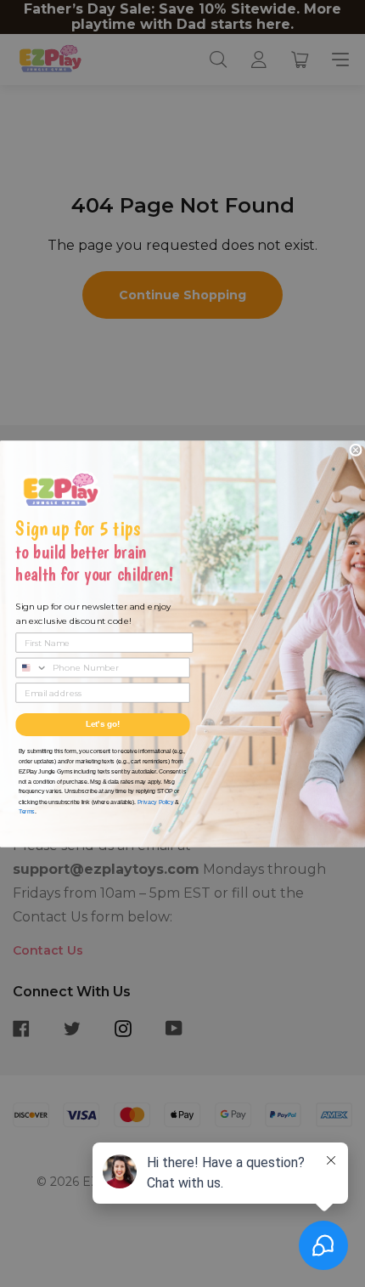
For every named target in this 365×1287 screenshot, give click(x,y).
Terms (27, 811)
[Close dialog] (356, 450)
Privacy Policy (155, 801)
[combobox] (32, 667)
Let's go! (103, 724)
